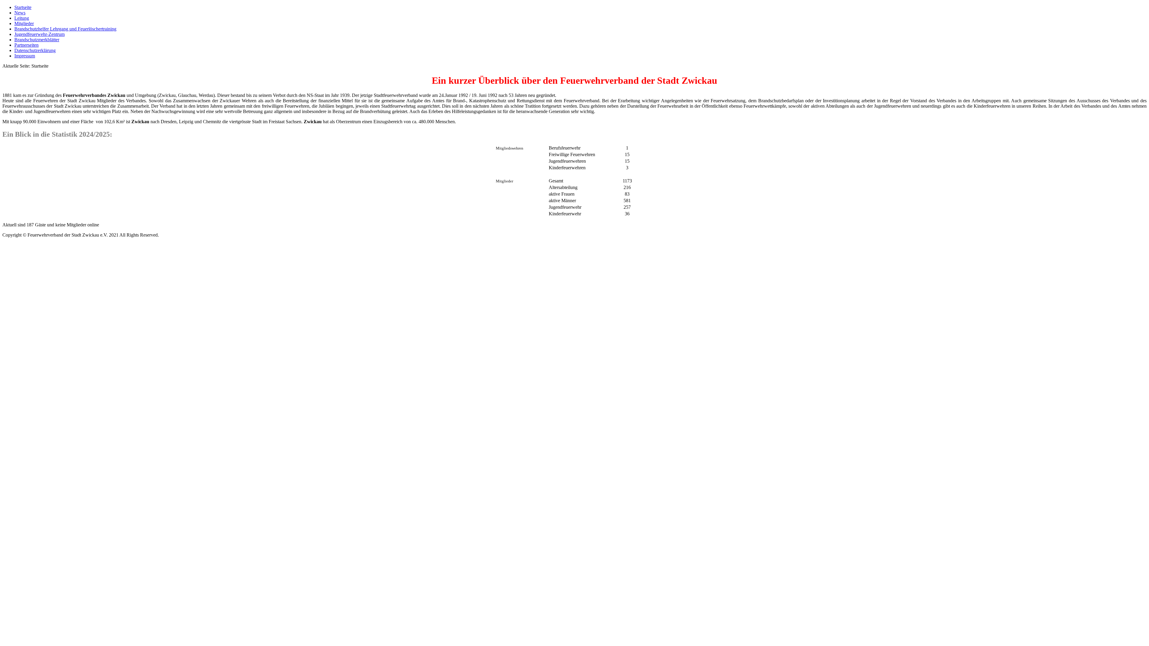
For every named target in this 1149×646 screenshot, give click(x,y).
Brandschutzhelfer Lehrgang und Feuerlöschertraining (65, 28)
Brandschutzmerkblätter (36, 39)
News (19, 12)
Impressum (24, 55)
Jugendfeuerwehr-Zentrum (39, 34)
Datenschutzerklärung (35, 50)
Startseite (22, 7)
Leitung (21, 18)
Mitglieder (24, 23)
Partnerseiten (26, 45)
